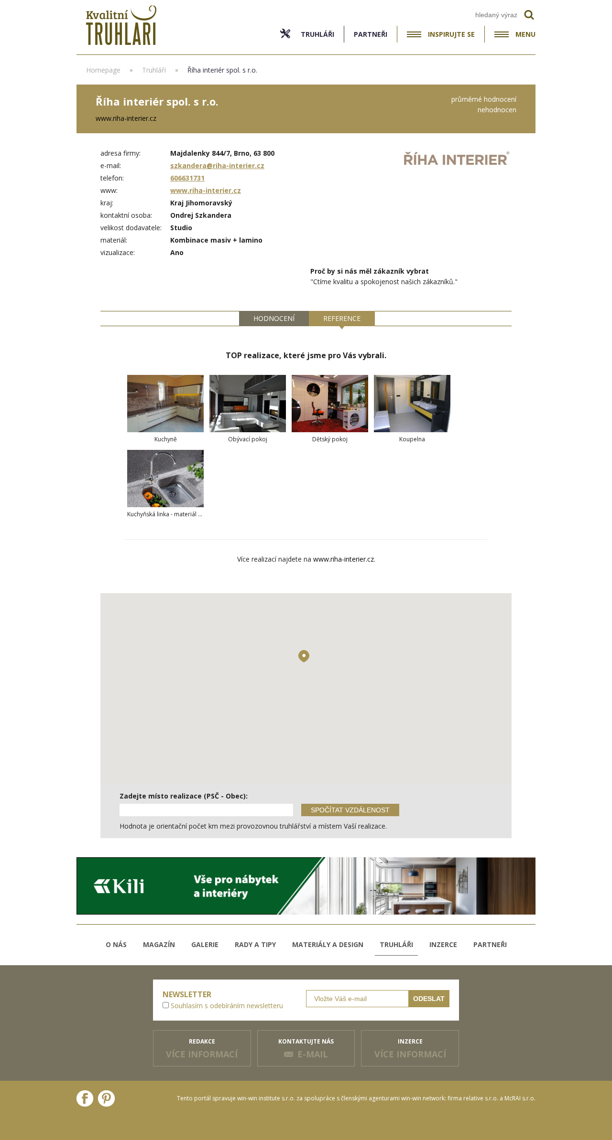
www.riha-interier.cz (205, 190)
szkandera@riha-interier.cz (217, 165)
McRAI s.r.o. (520, 1098)
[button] (303, 656)
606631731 (187, 177)
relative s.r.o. (480, 1098)
